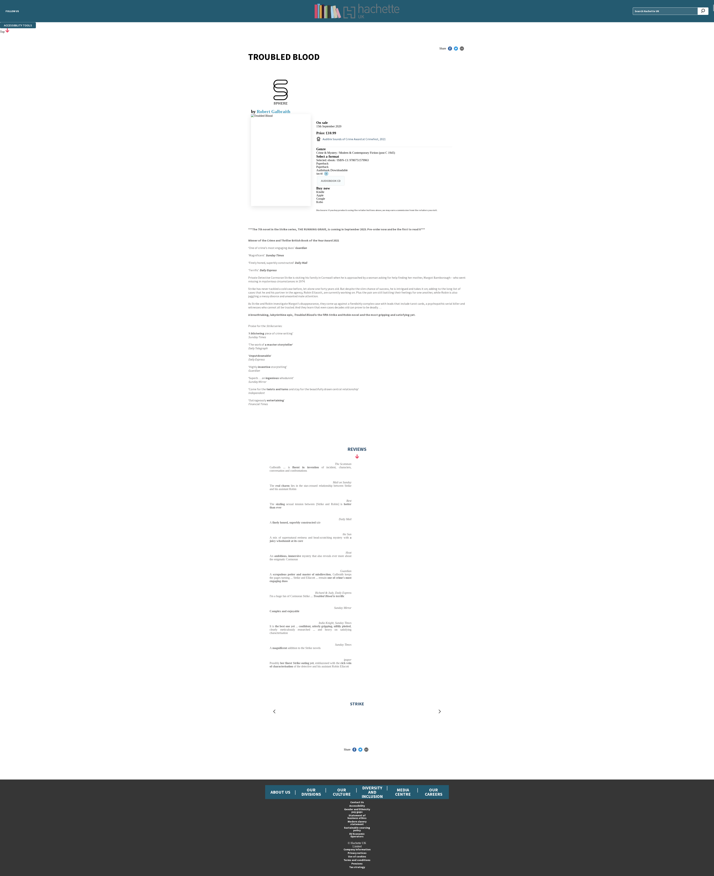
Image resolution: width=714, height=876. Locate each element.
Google (320, 198)
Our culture (342, 792)
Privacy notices (357, 853)
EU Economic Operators (357, 835)
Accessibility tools (18, 25)
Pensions (357, 863)
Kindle (320, 192)
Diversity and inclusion (372, 792)
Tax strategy (357, 867)
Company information (357, 849)
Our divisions (311, 792)
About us (280, 792)
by (254, 111)
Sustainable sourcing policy (357, 829)
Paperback (322, 163)
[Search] (703, 11)
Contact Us (357, 802)
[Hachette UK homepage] (357, 11)
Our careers (433, 792)
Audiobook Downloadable (332, 170)
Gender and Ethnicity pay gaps (357, 811)
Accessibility (357, 805)
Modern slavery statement (357, 823)
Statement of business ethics (357, 817)
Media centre (403, 792)
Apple (320, 195)
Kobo (319, 202)
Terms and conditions (357, 860)
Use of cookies (357, 856)
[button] (274, 711)
